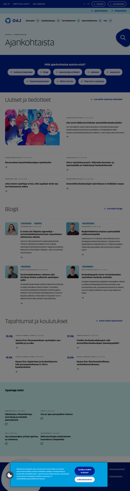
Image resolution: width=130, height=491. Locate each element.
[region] (59, 474)
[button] (10, 475)
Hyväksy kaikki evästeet (84, 471)
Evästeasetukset (84, 479)
